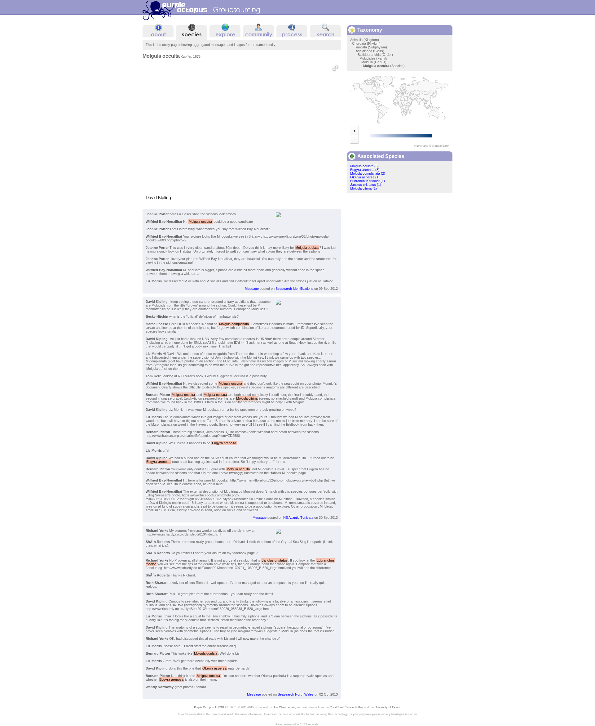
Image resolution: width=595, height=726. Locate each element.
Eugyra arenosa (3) (365, 170)
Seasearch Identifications (294, 288)
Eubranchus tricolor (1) (367, 181)
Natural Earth (440, 145)
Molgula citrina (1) (363, 188)
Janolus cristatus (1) (365, 184)
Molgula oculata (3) (364, 166)
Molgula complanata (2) (367, 173)
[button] (335, 68)
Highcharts (421, 145)
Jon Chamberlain (284, 707)
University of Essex (387, 707)
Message (252, 288)
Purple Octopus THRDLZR (211, 707)
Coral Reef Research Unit (346, 707)
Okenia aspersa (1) (365, 177)
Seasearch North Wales (296, 694)
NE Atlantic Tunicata (298, 517)
